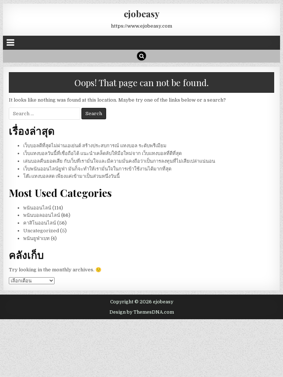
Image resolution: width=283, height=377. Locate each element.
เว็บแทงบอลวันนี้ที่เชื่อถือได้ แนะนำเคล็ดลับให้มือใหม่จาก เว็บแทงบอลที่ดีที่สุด (102, 153)
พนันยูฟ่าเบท (36, 238)
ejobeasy (142, 14)
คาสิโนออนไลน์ (39, 223)
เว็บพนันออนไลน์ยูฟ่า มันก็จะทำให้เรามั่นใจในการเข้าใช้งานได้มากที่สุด (97, 169)
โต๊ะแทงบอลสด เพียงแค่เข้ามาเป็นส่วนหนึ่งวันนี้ (71, 176)
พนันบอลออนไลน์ (41, 215)
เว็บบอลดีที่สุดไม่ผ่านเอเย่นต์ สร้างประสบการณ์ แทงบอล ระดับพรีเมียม (95, 145)
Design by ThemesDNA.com (141, 312)
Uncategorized (41, 230)
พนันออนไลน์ (37, 208)
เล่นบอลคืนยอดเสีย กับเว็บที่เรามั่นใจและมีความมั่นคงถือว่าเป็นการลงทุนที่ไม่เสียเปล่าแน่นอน (119, 161)
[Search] (141, 56)
